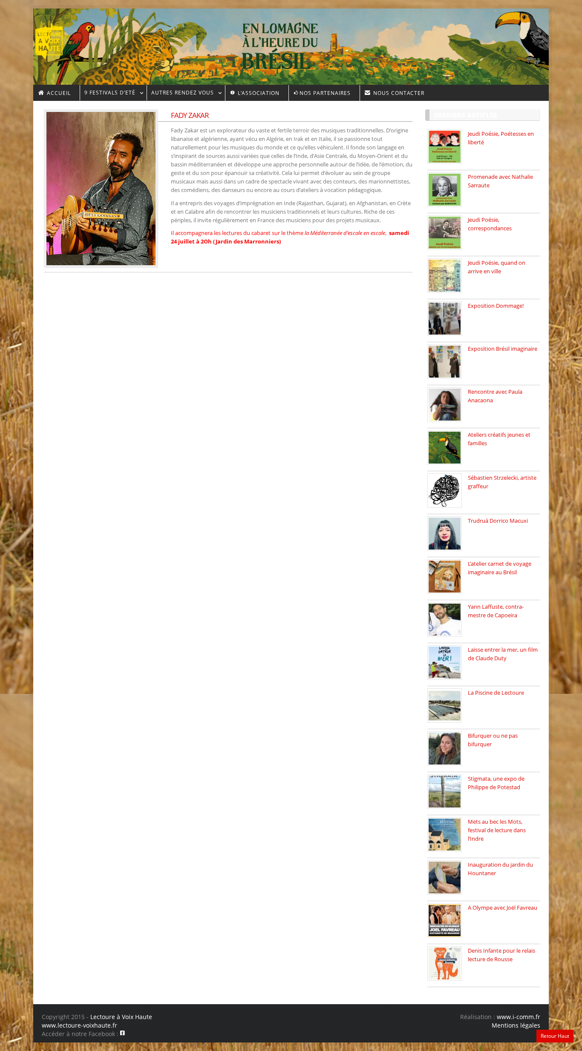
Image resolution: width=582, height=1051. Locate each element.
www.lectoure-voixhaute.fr (79, 1025)
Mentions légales (516, 1025)
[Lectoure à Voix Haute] (54, 39)
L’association (257, 93)
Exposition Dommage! (496, 305)
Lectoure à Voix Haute (121, 1017)
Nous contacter (398, 93)
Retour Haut (555, 1036)
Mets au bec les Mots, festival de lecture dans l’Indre (497, 830)
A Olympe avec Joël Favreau (502, 907)
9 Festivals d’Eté (107, 94)
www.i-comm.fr (518, 1017)
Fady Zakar (190, 115)
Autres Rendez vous (180, 94)
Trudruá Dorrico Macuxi (498, 520)
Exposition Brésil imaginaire (502, 348)
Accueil (58, 93)
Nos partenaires (325, 93)
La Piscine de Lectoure (496, 692)
